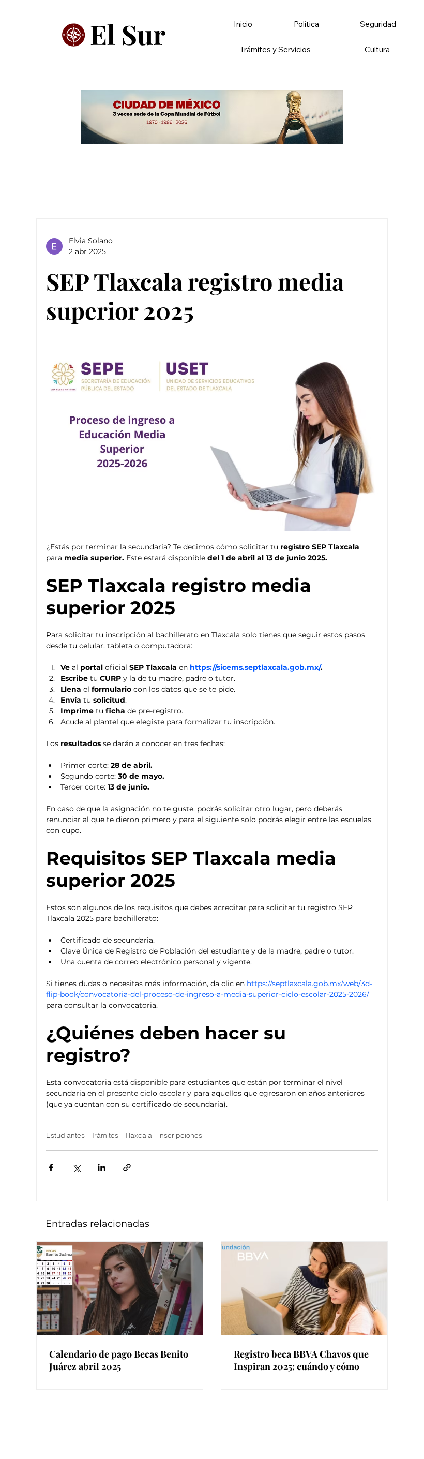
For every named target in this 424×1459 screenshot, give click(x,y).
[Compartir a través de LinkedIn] (102, 1167)
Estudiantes (65, 1135)
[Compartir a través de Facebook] (51, 1167)
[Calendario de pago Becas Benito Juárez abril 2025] (120, 1288)
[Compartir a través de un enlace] (127, 1167)
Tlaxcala (138, 1135)
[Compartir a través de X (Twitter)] (76, 1167)
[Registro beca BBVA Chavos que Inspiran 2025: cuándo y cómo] (304, 1288)
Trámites (104, 1135)
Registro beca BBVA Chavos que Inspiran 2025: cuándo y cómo (301, 1360)
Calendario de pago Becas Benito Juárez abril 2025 (118, 1360)
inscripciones (180, 1135)
